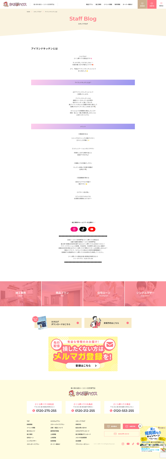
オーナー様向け (127, 4)
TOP (28, 421)
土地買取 (53, 437)
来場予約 (78, 424)
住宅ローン (30, 437)
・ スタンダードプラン (88, 9)
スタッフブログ (37, 11)
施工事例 (98, 4)
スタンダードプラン (33, 444)
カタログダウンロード (82, 431)
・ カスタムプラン (87, 11)
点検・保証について (56, 428)
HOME (28, 11)
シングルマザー (31, 441)
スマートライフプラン (57, 424)
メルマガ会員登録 (81, 437)
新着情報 (29, 424)
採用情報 (53, 441)
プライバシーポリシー (82, 444)
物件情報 (117, 4)
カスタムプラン (55, 421)
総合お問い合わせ (81, 428)
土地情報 (53, 434)
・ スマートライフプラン (89, 13)
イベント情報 (108, 4)
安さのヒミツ (31, 431)
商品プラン (89, 4)
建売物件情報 (54, 431)
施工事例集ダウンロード (83, 434)
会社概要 (78, 441)
